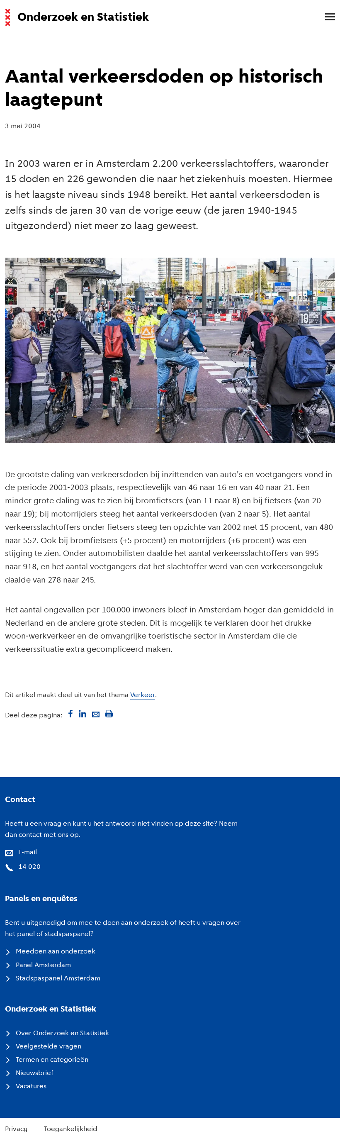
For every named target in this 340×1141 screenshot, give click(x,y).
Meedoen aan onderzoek (55, 951)
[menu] (326, 17)
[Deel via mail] (95, 713)
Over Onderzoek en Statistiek (62, 1033)
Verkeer (142, 695)
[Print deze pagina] (109, 713)
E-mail (27, 852)
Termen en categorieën (52, 1060)
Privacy (16, 1129)
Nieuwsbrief (34, 1073)
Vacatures (31, 1086)
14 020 (29, 867)
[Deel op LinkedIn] (82, 713)
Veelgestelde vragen (48, 1046)
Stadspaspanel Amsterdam (58, 978)
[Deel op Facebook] (69, 713)
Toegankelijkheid (70, 1129)
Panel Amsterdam (43, 965)
